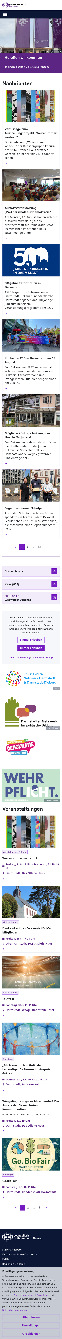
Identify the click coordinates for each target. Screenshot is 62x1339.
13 (39, 546)
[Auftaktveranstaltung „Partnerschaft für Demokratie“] (31, 238)
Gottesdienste (14, 571)
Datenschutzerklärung (19, 657)
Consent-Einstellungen (43, 657)
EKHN (5, 1259)
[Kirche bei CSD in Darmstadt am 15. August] (31, 388)
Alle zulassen (31, 1317)
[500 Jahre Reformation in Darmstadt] (31, 313)
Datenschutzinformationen (16, 1310)
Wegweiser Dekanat (18, 599)
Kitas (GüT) (12, 584)
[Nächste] (46, 547)
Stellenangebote (12, 1249)
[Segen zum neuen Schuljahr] (31, 534)
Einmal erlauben (31, 640)
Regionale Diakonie (13, 1264)
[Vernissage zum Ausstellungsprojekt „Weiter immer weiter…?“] (31, 163)
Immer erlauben (31, 648)
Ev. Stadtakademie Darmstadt (19, 1254)
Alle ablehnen (31, 1334)
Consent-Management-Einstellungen (32, 1295)
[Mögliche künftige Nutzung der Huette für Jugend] (31, 463)
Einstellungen (31, 1325)
